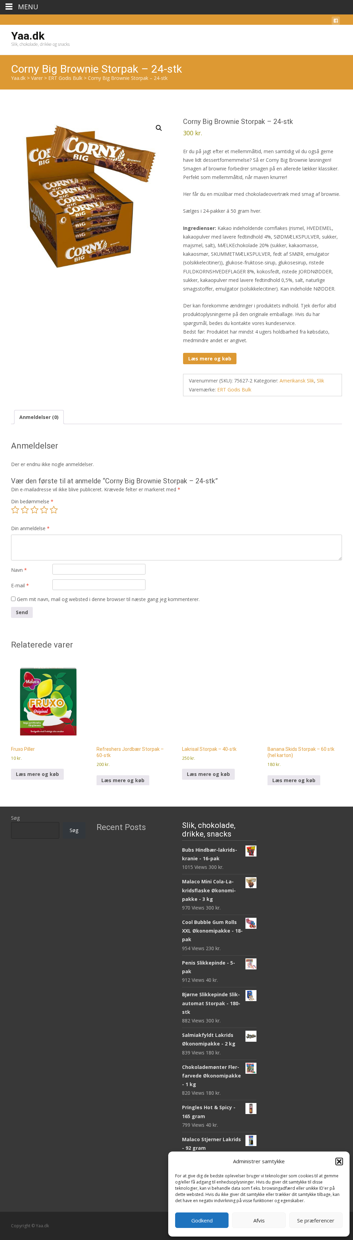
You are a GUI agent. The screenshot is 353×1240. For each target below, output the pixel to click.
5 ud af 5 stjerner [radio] (54, 510)
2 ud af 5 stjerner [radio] (25, 510)
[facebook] (336, 22)
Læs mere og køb (209, 358)
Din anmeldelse (30, 528)
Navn (19, 570)
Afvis (259, 1220)
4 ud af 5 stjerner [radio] (44, 510)
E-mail (20, 585)
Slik (320, 380)
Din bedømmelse (32, 501)
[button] (339, 1161)
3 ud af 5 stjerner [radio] (34, 510)
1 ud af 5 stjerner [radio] (15, 510)
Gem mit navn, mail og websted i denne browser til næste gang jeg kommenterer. (108, 599)
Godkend (202, 1220)
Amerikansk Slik (297, 380)
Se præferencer (315, 1220)
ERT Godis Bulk (234, 389)
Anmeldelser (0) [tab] (39, 417)
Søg (15, 818)
